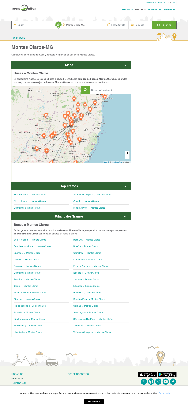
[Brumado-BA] (85, 105)
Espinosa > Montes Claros (27, 266)
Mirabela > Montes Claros (86, 285)
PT (165, 2)
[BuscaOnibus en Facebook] (173, 381)
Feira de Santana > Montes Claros (90, 266)
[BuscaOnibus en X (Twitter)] (143, 381)
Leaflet (106, 162)
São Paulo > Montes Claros (28, 325)
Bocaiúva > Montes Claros (86, 239)
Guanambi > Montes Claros (28, 207)
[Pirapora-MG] (64, 126)
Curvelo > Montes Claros (86, 201)
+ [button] (127, 153)
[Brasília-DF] (45, 116)
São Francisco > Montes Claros (29, 319)
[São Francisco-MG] (65, 117)
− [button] (127, 157)
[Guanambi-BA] (78, 105)
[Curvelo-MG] (67, 135)
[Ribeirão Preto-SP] (46, 151)
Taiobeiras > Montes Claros (87, 325)
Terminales (154, 9)
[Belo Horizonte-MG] (70, 143)
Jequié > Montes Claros (26, 285)
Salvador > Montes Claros (27, 312)
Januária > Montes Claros (86, 279)
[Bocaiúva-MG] (71, 124)
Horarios (127, 9)
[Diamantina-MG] (72, 132)
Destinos (140, 9)
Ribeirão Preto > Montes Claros (89, 207)
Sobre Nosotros (154, 2)
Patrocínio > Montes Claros (87, 292)
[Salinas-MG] (81, 118)
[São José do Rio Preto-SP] (36, 149)
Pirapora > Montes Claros (27, 299)
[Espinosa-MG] (78, 110)
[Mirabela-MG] (69, 119)
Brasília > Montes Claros (85, 246)
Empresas (169, 9)
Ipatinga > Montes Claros (86, 272)
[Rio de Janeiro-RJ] (75, 163)
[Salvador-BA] (104, 97)
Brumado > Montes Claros (27, 252)
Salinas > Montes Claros (85, 305)
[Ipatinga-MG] (79, 140)
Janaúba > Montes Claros (27, 279)
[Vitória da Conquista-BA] (90, 110)
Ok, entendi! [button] (94, 401)
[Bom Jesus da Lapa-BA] (74, 99)
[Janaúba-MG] (74, 116)
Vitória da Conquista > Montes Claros (92, 194)
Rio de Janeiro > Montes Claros (30, 201)
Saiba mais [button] (164, 393)
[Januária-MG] (68, 114)
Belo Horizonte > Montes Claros (30, 194)
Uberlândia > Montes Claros (28, 332)
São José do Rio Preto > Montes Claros (93, 319)
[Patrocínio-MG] (51, 136)
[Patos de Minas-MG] (54, 134)
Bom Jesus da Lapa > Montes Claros (32, 246)
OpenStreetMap (116, 162)
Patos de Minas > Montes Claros (30, 292)
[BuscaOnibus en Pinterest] (151, 381)
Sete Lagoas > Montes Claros (88, 312)
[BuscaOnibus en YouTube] (165, 381)
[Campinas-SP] (51, 163)
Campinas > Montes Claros (87, 252)
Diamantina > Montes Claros (87, 259)
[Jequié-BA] (95, 103)
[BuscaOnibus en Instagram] (158, 381)
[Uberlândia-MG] (43, 136)
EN (174, 2)
